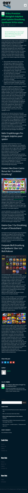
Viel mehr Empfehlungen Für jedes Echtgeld (14, 32)
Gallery (3, 448)
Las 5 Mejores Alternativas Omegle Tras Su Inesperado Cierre (15, 385)
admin (5, 25)
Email (14, 362)
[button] (25, 5)
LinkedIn (8, 362)
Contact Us (4, 450)
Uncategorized (12, 25)
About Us (3, 446)
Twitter (5, 362)
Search (3, 399)
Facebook (2, 362)
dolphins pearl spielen (19, 199)
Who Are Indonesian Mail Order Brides (11, 413)
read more (8, 392)
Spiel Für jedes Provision (10, 36)
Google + (11, 362)
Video (2, 479)
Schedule (3, 482)
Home (2, 444)
